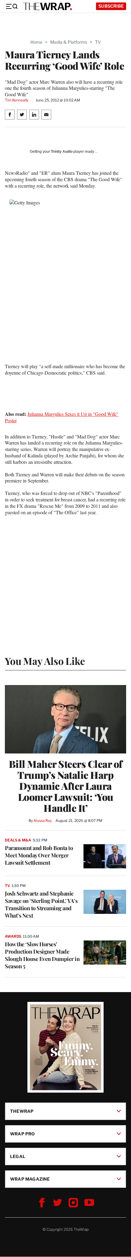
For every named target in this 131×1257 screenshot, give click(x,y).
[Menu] (11, 6)
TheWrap (22, 1111)
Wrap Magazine (30, 1179)
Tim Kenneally (16, 100)
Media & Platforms (68, 42)
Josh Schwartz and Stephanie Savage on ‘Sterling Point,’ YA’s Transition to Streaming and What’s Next (41, 904)
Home (36, 42)
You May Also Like (45, 660)
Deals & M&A (18, 840)
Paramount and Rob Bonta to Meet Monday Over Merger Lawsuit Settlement (39, 855)
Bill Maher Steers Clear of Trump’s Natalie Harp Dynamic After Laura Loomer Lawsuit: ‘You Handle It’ (65, 785)
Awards (13, 936)
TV (98, 42)
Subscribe (111, 6)
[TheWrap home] (47, 6)
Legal (17, 1156)
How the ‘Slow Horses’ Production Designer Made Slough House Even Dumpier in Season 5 (42, 955)
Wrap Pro (22, 1133)
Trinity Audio (62, 151)
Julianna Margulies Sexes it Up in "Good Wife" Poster (62, 417)
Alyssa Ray (43, 820)
